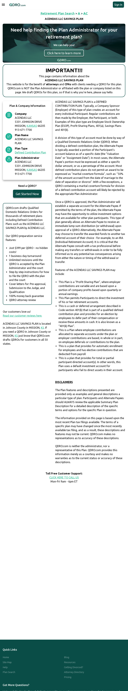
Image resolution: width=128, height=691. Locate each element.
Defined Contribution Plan (30, 152)
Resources (70, 662)
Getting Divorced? (73, 667)
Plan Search (9, 672)
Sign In (118, 4)
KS (42, 327)
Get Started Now (27, 194)
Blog (66, 657)
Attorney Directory (74, 672)
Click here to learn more (64, 53)
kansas (32, 125)
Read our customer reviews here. (22, 315)
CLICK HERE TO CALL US (64, 477)
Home (6, 657)
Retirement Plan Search (57, 13)
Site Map (7, 662)
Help (5, 667)
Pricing (67, 677)
